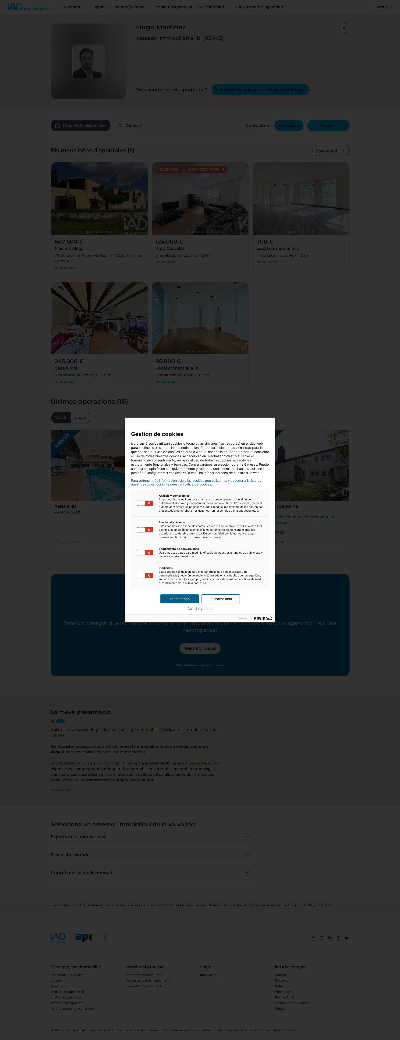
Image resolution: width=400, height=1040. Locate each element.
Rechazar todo (220, 599)
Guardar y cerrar (200, 609)
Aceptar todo (180, 599)
